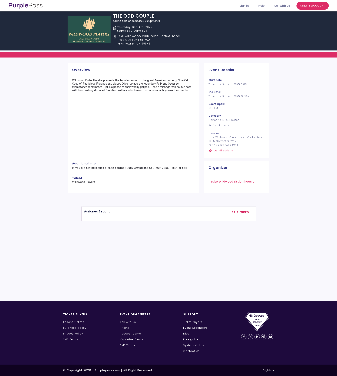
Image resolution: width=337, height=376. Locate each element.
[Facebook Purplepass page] (243, 336)
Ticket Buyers (192, 322)
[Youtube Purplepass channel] (270, 336)
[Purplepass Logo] (25, 6)
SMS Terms (70, 339)
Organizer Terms (132, 339)
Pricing (125, 328)
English (267, 370)
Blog (186, 333)
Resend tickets (73, 322)
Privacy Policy (73, 333)
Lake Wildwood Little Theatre (233, 182)
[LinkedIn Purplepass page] (257, 336)
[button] (146, 40)
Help (261, 6)
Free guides (191, 339)
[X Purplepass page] (250, 336)
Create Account (312, 5)
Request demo (130, 333)
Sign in (244, 6)
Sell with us (282, 6)
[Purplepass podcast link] (263, 336)
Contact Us (191, 351)
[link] (237, 150)
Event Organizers (195, 328)
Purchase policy (74, 328)
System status (193, 345)
